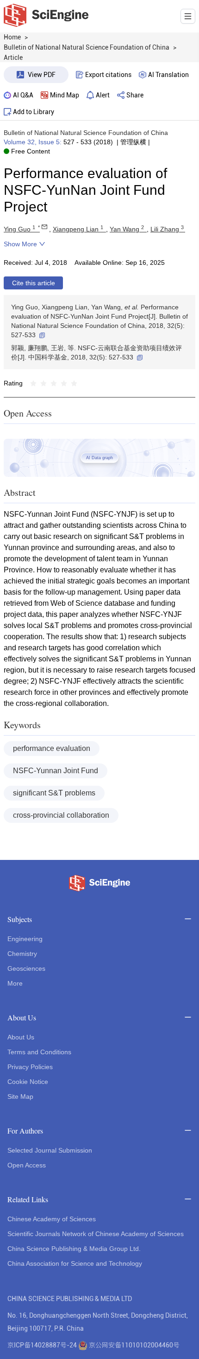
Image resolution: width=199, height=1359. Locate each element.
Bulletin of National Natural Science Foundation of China (86, 132)
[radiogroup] (53, 383)
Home (12, 37)
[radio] (33, 383)
